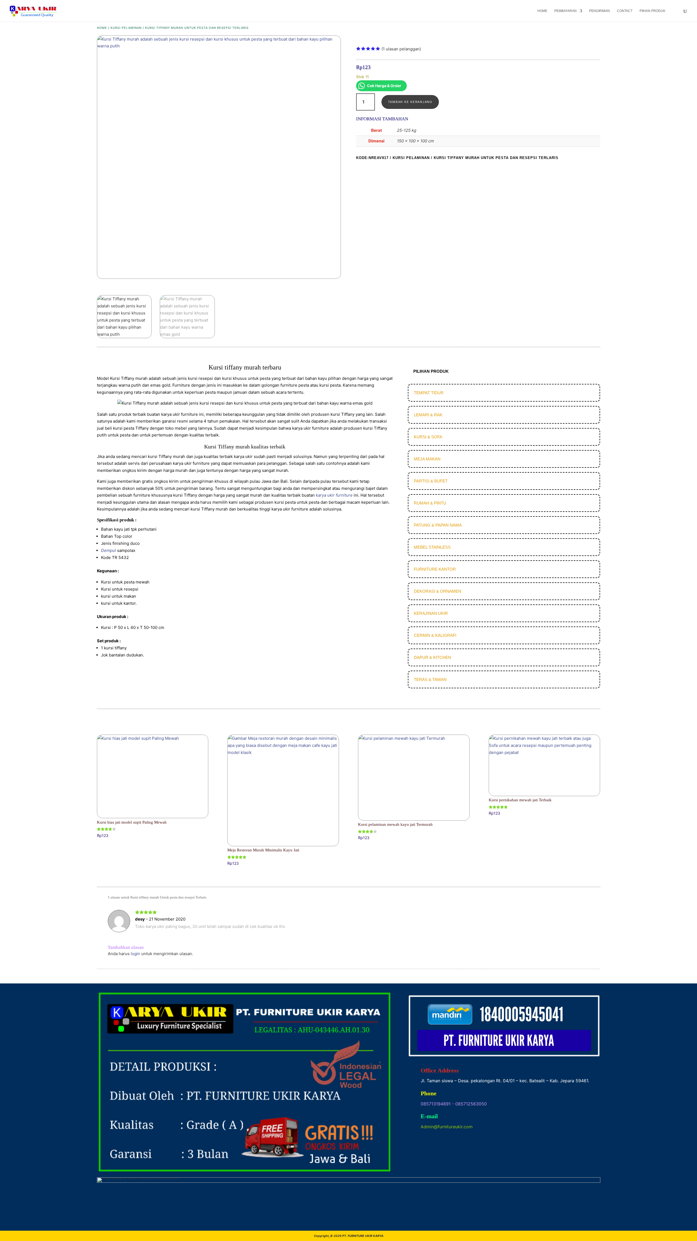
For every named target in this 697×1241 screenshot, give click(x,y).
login (135, 953)
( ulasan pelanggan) (401, 48)
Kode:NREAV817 (372, 158)
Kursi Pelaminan (126, 28)
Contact (624, 11)
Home (542, 11)
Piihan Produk (652, 11)
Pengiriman (599, 11)
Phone (428, 1093)
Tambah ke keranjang (410, 102)
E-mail (429, 1116)
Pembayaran (565, 11)
